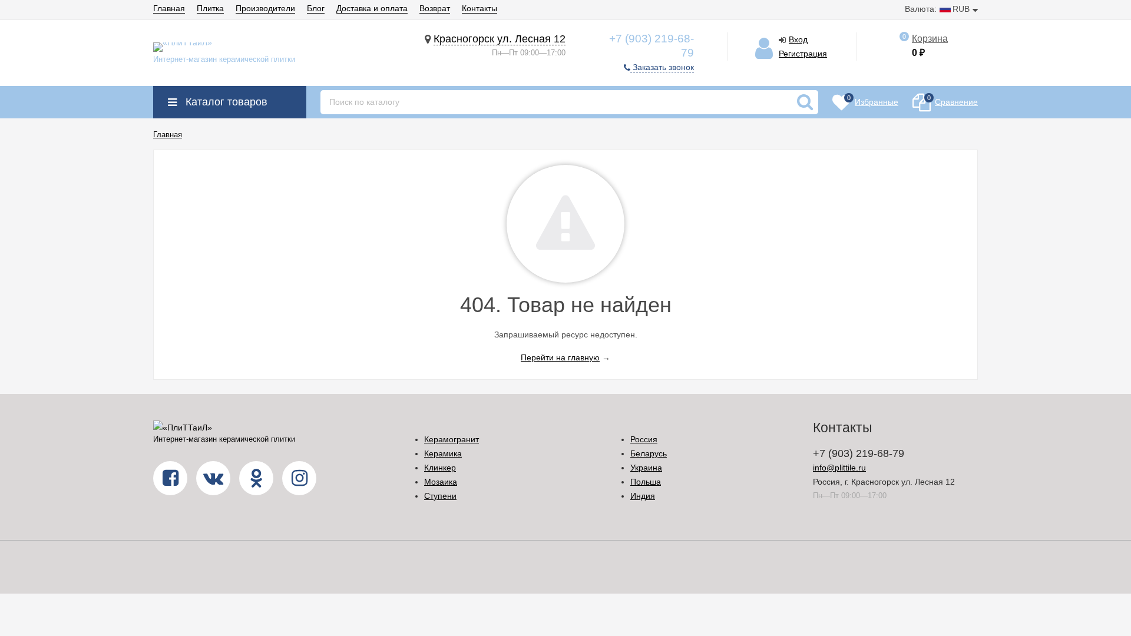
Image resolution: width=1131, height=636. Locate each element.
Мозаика (440, 481)
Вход (798, 39)
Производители (265, 8)
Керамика (443, 453)
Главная (169, 8)
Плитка (210, 8)
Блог (316, 8)
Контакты (479, 8)
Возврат (434, 8)
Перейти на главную (560, 357)
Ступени (440, 496)
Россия (643, 439)
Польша (645, 481)
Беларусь (648, 453)
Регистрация (803, 53)
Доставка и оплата (372, 8)
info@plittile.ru (839, 467)
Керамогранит (451, 439)
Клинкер (440, 467)
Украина (646, 467)
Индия (642, 496)
